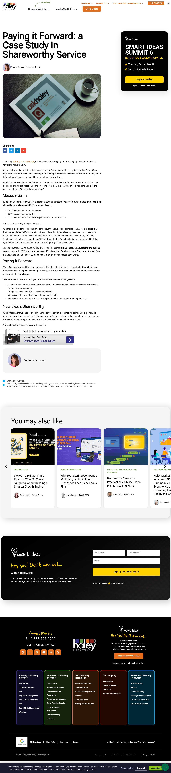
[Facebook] (23, 652)
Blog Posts (87, 386)
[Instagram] (51, 652)
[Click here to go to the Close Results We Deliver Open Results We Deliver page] (76, 9)
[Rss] (58, 652)
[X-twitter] (37, 652)
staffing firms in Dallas (23, 161)
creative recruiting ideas (70, 383)
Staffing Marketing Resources (126, 3)
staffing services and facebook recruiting (65, 386)
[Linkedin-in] (30, 652)
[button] (168, 3)
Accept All (156, 768)
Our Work (85, 3)
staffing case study (51, 383)
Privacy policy (127, 768)
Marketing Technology (119, 470)
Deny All (141, 768)
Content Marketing (71, 470)
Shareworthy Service (15, 381)
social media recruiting (33, 383)
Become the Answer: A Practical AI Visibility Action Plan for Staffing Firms (124, 482)
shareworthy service (15, 383)
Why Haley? (101, 3)
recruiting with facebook (38, 386)
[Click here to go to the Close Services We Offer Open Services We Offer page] (49, 9)
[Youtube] (44, 652)
